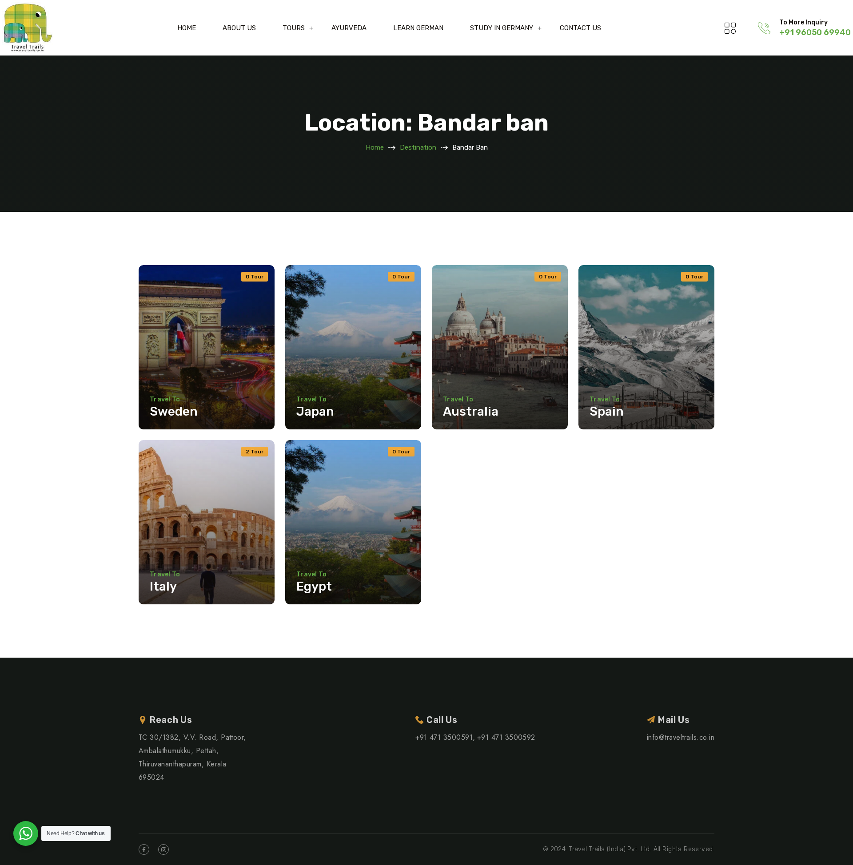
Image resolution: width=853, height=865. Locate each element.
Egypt (314, 586)
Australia (470, 411)
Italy (163, 586)
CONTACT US (580, 28)
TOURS (294, 28)
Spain (607, 411)
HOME (186, 28)
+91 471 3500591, (445, 737)
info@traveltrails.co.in (680, 737)
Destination (418, 147)
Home (375, 147)
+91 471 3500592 (506, 737)
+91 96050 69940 (815, 32)
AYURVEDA (349, 28)
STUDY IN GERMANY (501, 28)
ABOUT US (239, 28)
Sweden (174, 411)
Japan (315, 411)
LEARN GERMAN (418, 28)
